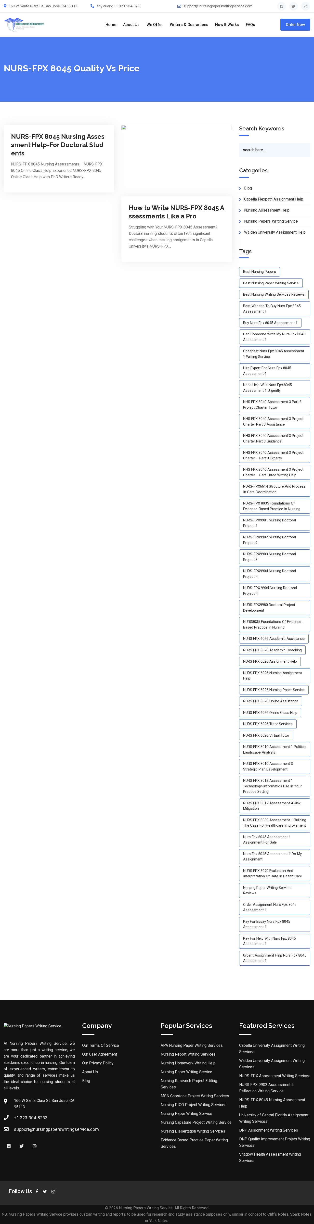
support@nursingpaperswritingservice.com (217, 6)
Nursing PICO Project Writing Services (193, 1104)
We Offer (154, 24)
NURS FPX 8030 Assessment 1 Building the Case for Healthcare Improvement (274, 823)
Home (110, 24)
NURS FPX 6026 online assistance (270, 701)
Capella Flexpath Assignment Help (273, 199)
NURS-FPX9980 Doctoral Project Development (269, 608)
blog (248, 188)
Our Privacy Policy (98, 1063)
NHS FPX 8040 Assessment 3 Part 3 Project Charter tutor (272, 405)
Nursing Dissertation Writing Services (193, 1131)
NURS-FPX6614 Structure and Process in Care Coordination (274, 489)
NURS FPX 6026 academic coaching (272, 650)
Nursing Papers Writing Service (271, 221)
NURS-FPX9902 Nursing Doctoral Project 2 (269, 540)
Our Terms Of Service (100, 1045)
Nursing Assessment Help (266, 210)
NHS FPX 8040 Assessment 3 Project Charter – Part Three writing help (273, 472)
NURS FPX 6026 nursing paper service (274, 690)
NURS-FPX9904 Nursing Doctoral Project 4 (269, 574)
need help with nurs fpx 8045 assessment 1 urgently (267, 388)
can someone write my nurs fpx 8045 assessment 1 (274, 337)
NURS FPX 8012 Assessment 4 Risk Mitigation (272, 806)
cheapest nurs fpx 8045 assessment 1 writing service (273, 354)
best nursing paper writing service (271, 283)
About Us (131, 24)
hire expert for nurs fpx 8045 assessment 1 (267, 371)
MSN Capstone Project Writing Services (195, 1096)
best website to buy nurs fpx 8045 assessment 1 (272, 309)
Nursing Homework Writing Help (188, 1063)
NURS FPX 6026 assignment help (270, 661)
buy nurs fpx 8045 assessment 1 (270, 323)
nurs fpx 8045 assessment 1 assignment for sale (267, 840)
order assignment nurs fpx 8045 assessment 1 (269, 907)
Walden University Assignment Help (275, 232)
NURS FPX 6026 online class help (270, 712)
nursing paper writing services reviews (267, 890)
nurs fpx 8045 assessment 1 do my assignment (272, 857)
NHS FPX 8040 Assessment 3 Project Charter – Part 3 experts (273, 455)
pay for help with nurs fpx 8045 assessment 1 (269, 941)
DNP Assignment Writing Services (268, 1130)
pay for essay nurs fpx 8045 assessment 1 (266, 924)
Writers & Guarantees (189, 24)
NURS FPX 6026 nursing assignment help (272, 676)
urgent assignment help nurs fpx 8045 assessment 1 (274, 958)
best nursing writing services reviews (274, 294)
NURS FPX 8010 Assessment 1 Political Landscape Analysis (274, 749)
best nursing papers (259, 271)
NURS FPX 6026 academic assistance (274, 638)
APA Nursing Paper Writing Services (192, 1045)
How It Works (227, 24)
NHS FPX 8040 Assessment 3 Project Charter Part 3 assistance (273, 421)
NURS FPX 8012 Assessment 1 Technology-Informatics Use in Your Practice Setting (272, 786)
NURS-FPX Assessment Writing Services (274, 1075)
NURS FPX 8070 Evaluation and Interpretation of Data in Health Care (272, 874)
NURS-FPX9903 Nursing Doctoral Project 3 (269, 557)
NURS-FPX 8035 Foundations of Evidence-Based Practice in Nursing (271, 506)
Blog (86, 1080)
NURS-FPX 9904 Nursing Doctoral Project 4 (270, 591)
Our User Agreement (99, 1054)
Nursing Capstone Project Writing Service (196, 1122)
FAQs (250, 24)
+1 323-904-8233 (128, 6)
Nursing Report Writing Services (188, 1054)
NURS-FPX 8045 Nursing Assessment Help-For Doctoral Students (58, 145)
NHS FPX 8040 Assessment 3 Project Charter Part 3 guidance (273, 438)
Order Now (295, 24)
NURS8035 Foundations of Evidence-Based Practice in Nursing (273, 624)
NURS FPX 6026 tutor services (268, 724)
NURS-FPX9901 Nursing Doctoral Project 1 (269, 523)
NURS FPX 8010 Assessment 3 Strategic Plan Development (268, 766)
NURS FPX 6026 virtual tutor (266, 735)
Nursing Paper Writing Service (186, 1072)
